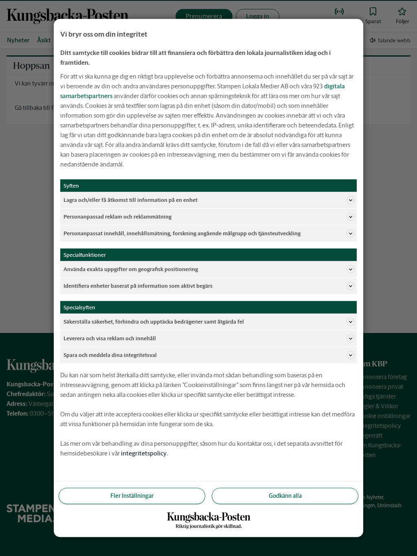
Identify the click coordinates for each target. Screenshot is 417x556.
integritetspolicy (144, 453)
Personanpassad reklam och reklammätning (117, 216)
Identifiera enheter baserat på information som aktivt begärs (138, 285)
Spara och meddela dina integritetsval (110, 354)
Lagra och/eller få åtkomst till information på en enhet (131, 199)
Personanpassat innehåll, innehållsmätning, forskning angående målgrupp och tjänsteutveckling (182, 233)
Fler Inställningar (132, 495)
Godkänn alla (285, 495)
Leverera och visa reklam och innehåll (110, 338)
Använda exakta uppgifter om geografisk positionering (131, 268)
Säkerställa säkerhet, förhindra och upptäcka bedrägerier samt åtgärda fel (154, 321)
